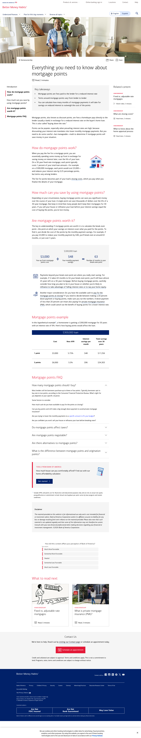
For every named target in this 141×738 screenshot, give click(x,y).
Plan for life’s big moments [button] (34, 14)
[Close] (137, 732)
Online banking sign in (94, 2)
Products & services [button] (70, 2)
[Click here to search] (136, 13)
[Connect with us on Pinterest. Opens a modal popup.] (116, 675)
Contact (125, 2)
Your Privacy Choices (22, 692)
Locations (112, 2)
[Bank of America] (10, 2)
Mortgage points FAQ (16, 116)
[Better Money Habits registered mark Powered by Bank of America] (28, 676)
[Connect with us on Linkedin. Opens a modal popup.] (113, 675)
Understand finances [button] (10, 14)
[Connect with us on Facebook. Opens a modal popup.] (106, 675)
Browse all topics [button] (56, 14)
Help (136, 2)
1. (32, 492)
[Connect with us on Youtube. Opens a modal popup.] (123, 675)
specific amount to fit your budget (81, 416)
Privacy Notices (97, 736)
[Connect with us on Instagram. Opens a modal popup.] (109, 675)
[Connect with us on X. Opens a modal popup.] (120, 675)
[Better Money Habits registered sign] (15, 7)
